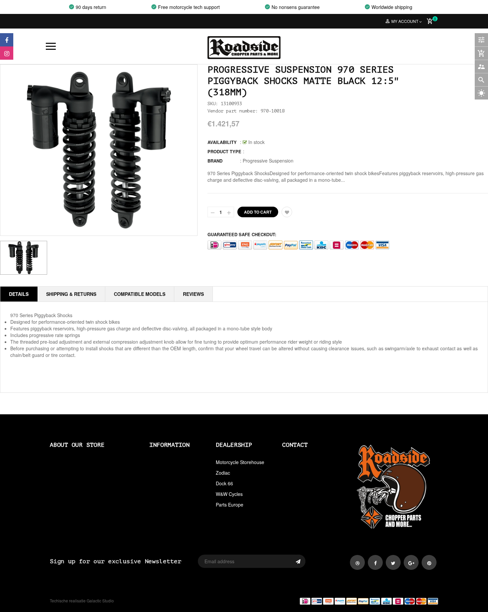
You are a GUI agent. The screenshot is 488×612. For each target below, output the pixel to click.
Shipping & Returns (71, 294)
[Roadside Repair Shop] (343, 601)
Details (19, 294)
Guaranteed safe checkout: (241, 234)
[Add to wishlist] (287, 212)
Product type (224, 151)
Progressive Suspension (268, 160)
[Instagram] (6, 53)
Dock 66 (224, 483)
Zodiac (223, 472)
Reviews (193, 294)
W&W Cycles (229, 494)
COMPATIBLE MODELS (139, 294)
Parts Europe (229, 504)
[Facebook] (6, 39)
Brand (214, 161)
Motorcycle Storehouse (240, 462)
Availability (222, 142)
